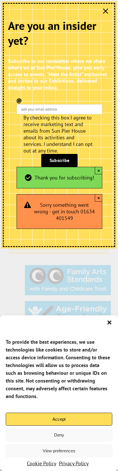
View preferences (59, 450)
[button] (109, 322)
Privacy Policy (73, 463)
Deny (59, 435)
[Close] (105, 11)
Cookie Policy (41, 463)
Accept (59, 419)
